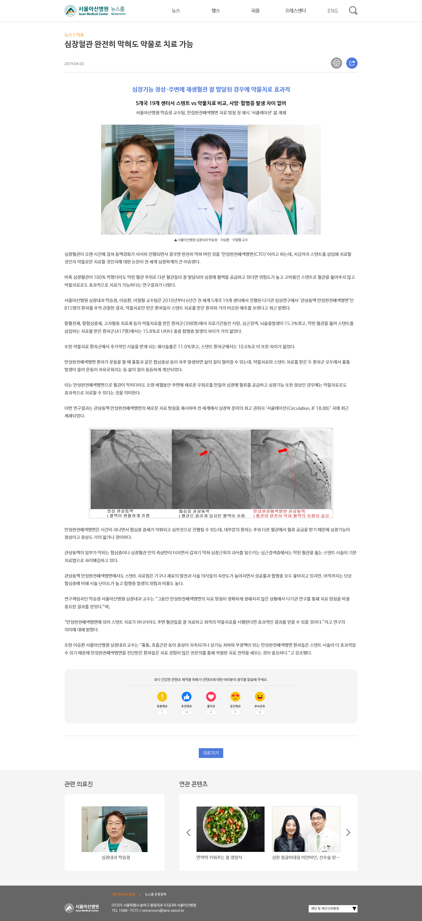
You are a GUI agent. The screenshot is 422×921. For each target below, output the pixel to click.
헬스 (215, 11)
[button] (345, 834)
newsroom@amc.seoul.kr (163, 911)
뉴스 (176, 11)
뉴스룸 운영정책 (155, 894)
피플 (255, 11)
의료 (80, 35)
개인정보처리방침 (123, 894)
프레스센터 (295, 11)
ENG (332, 11)
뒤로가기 (211, 753)
